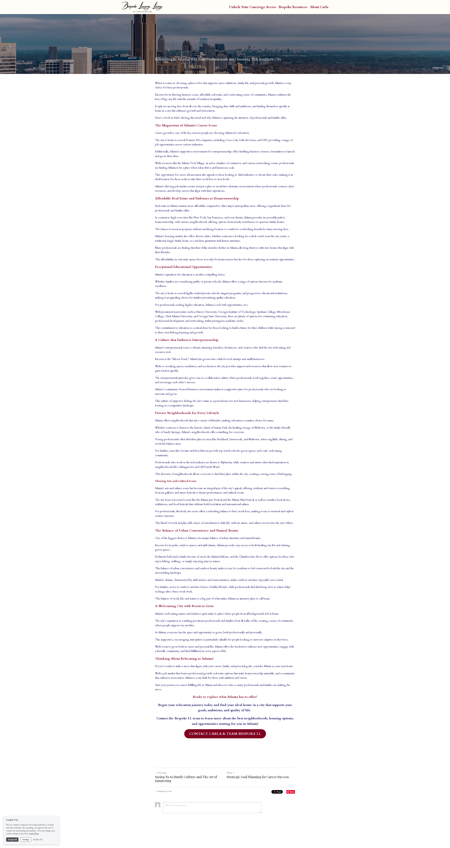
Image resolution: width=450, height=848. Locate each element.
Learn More (34, 833)
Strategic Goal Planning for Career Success (258, 777)
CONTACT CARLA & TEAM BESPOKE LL (225, 733)
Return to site (165, 791)
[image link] (142, 6)
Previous (162, 772)
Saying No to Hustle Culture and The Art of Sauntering (186, 779)
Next (229, 772)
